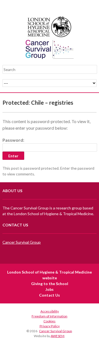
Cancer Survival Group (21, 242)
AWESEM (57, 336)
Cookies (49, 321)
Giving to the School (49, 283)
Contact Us (49, 295)
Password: (13, 140)
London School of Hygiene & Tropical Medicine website (49, 275)
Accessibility (49, 311)
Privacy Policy (50, 326)
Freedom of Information (49, 316)
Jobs (49, 289)
